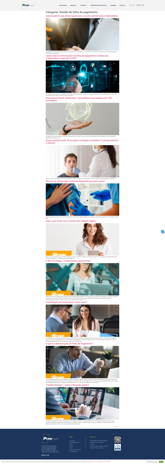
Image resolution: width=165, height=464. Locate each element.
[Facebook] (139, 5)
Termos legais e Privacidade (75, 449)
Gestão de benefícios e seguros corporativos (99, 446)
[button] (130, 5)
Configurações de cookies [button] (152, 461)
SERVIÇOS (73, 5)
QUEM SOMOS (63, 5)
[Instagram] (141, 5)
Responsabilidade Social (74, 442)
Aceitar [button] (161, 461)
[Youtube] (143, 5)
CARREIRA (113, 5)
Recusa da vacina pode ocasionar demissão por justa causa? (75, 181)
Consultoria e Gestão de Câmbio (96, 447)
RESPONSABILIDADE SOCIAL (99, 5)
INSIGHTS (83, 5)
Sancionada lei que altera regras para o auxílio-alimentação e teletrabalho (82, 16)
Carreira (71, 446)
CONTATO (122, 5)
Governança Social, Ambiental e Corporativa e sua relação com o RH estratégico (79, 99)
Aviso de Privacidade (105, 461)
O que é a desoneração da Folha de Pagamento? (69, 343)
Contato (71, 447)
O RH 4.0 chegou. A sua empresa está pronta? (68, 261)
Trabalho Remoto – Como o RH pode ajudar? (67, 385)
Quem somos (72, 440)
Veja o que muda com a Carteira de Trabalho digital (71, 221)
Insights (71, 444)
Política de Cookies (95, 461)
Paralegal (92, 444)
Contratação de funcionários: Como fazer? (66, 302)
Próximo (116, 426)
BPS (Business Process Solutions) (97, 442)
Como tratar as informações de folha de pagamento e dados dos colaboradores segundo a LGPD (77, 56)
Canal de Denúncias (73, 451)
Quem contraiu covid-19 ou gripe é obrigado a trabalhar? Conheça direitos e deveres (82, 141)
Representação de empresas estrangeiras (98, 440)
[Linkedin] (137, 5)
